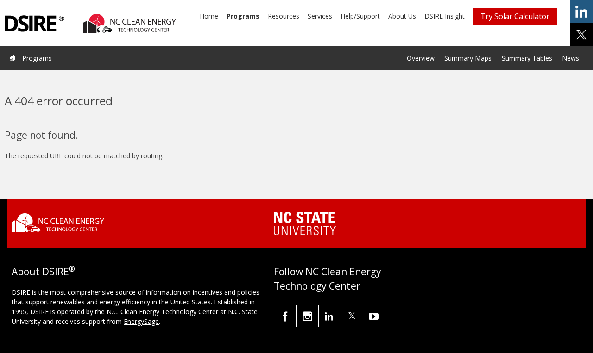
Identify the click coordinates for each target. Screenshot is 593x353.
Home (209, 16)
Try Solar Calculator (514, 16)
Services (320, 16)
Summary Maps (468, 58)
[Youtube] (374, 316)
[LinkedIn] (330, 316)
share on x (581, 34)
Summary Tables (527, 58)
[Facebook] (285, 316)
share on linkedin (581, 11)
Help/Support (360, 16)
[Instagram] (307, 316)
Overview (421, 58)
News (570, 58)
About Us (402, 16)
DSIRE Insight (444, 16)
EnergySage (141, 321)
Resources (283, 16)
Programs (243, 16)
